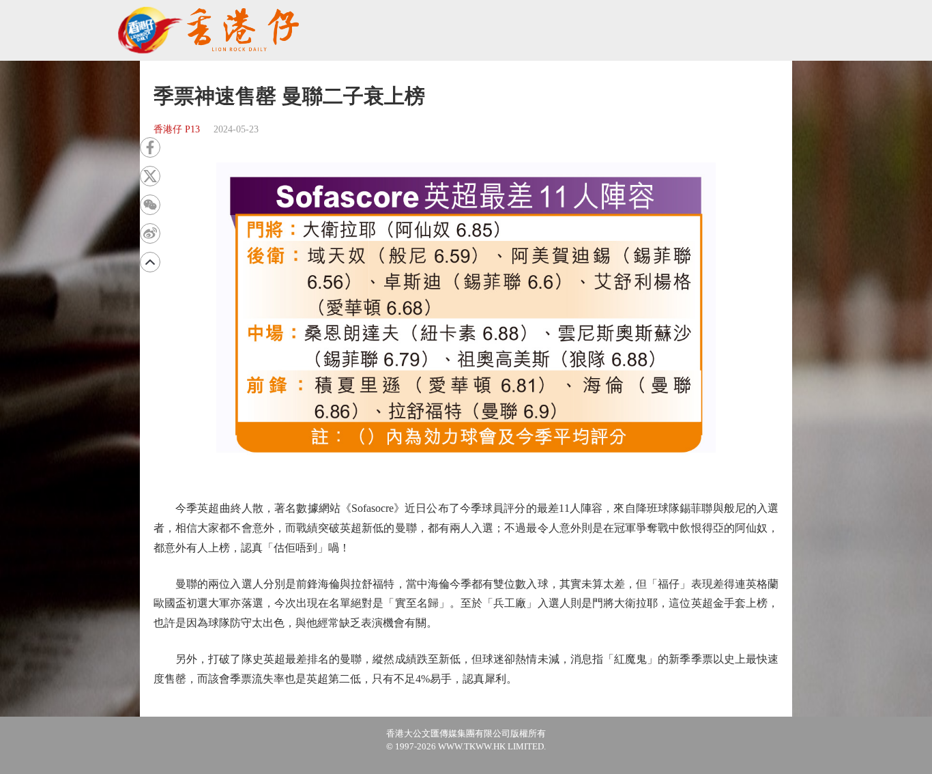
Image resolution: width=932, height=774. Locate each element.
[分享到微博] (150, 233)
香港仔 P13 (177, 129)
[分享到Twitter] (150, 176)
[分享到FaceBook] (150, 147)
